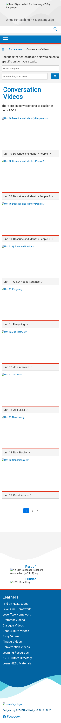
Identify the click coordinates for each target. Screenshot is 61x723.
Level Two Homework (17, 614)
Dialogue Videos (13, 625)
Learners (10, 597)
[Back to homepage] (3, 49)
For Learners (15, 49)
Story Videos (11, 636)
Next (37, 510)
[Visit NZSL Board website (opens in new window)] (30, 582)
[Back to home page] (19, 704)
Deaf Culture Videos (16, 631)
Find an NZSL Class (15, 603)
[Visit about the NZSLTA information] (30, 571)
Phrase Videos (12, 641)
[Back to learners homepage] (30, 10)
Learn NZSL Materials (17, 663)
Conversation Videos (16, 647)
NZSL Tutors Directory (17, 658)
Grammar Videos (14, 620)
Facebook (13, 716)
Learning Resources (16, 652)
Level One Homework (17, 609)
